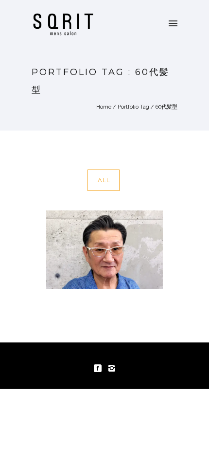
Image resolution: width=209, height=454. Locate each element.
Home (103, 107)
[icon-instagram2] (112, 368)
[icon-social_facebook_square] (100, 368)
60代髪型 (166, 107)
